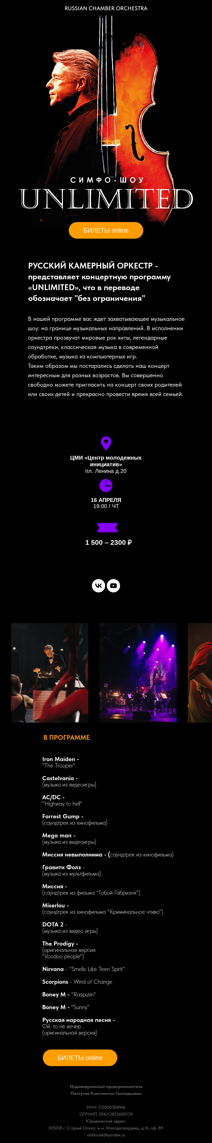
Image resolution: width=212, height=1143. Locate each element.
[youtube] (113, 585)
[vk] (98, 585)
